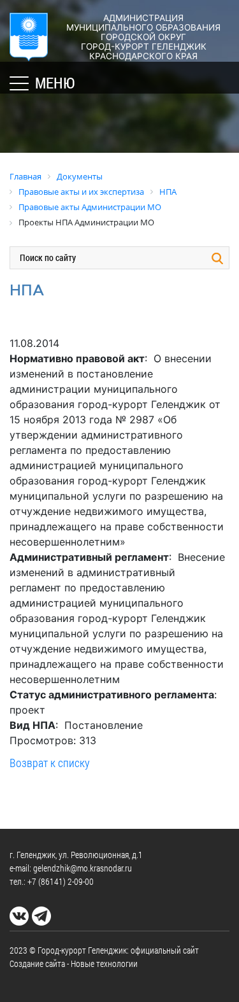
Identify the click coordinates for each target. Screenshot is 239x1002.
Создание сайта (37, 963)
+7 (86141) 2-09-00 (60, 881)
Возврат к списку (50, 762)
